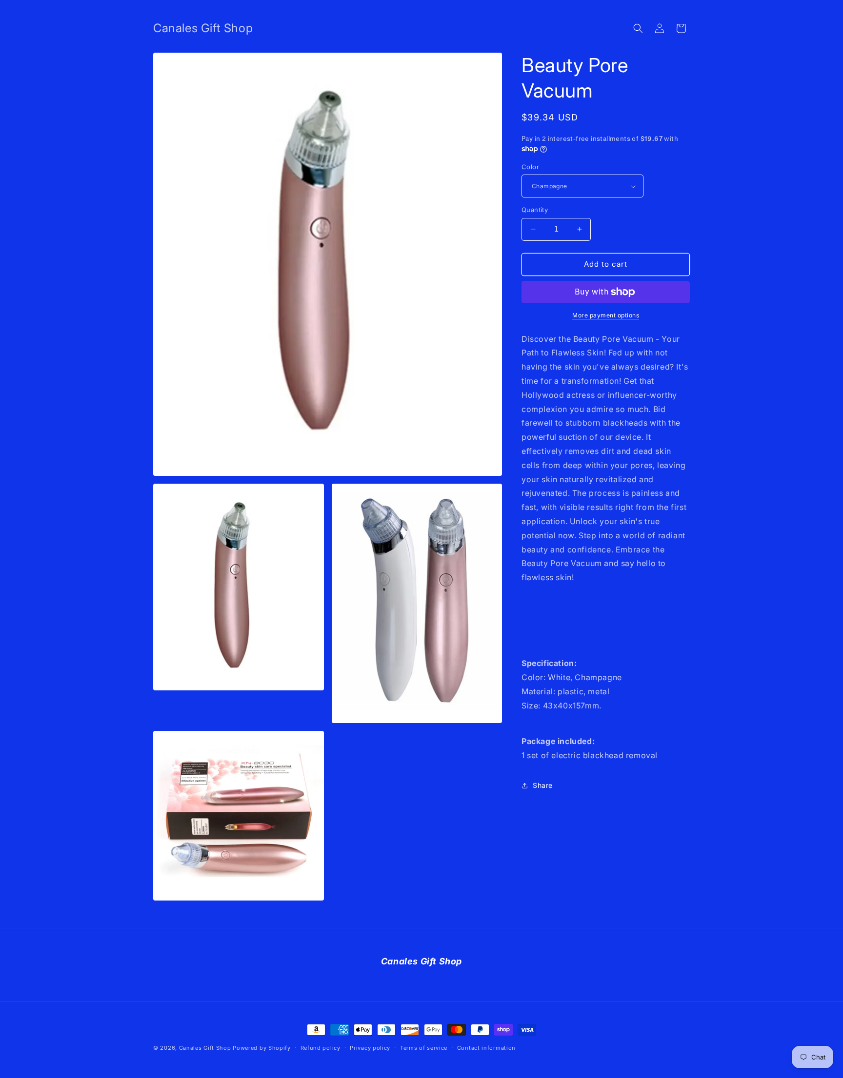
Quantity (535, 210)
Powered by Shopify (262, 1047)
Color (530, 167)
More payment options (605, 315)
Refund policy (321, 1047)
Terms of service (423, 1047)
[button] (638, 28)
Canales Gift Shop (205, 1047)
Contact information (486, 1047)
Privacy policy (370, 1047)
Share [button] (543, 785)
